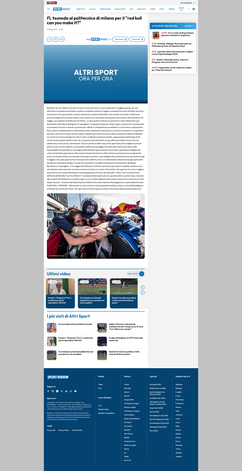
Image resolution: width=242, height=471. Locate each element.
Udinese (179, 453)
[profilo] (193, 9)
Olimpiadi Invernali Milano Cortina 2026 (158, 403)
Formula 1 (128, 422)
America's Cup (129, 441)
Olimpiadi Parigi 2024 (158, 427)
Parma (178, 437)
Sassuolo (179, 445)
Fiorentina (180, 399)
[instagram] (52, 391)
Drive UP (127, 460)
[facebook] (48, 391)
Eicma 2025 (154, 412)
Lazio (178, 418)
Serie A (127, 392)
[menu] (48, 9)
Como (178, 396)
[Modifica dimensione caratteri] (62, 39)
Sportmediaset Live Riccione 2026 (157, 393)
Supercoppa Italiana (132, 418)
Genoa (178, 407)
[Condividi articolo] (49, 39)
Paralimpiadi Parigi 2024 (159, 423)
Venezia (179, 456)
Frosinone (179, 403)
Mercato (127, 388)
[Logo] (62, 9)
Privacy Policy (63, 430)
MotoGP (127, 430)
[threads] (71, 391)
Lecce (178, 422)
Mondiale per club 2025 (159, 415)
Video (100, 384)
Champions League (131, 403)
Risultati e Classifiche (106, 413)
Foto (100, 388)
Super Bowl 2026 (156, 408)
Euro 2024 (154, 431)
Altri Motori (128, 434)
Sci (125, 453)
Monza (178, 430)
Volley (126, 456)
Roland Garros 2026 (158, 388)
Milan (178, 426)
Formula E (128, 426)
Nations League (130, 445)
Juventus (179, 415)
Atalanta (179, 384)
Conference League (131, 411)
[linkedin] (66, 391)
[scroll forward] (143, 292)
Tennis (126, 449)
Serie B (126, 396)
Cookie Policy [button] (77, 430)
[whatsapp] (57, 391)
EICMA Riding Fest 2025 (159, 419)
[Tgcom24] (52, 3)
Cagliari (179, 392)
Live (99, 405)
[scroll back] (143, 287)
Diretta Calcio (103, 409)
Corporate (51, 430)
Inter (177, 411)
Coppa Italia (129, 399)
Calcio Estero (129, 415)
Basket (126, 437)
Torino (178, 449)
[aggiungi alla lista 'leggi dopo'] (55, 39)
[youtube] (75, 391)
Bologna (179, 388)
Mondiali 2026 (155, 384)
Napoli (178, 434)
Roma (178, 441)
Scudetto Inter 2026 (157, 398)
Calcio (126, 384)
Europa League (130, 407)
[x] (61, 391)
